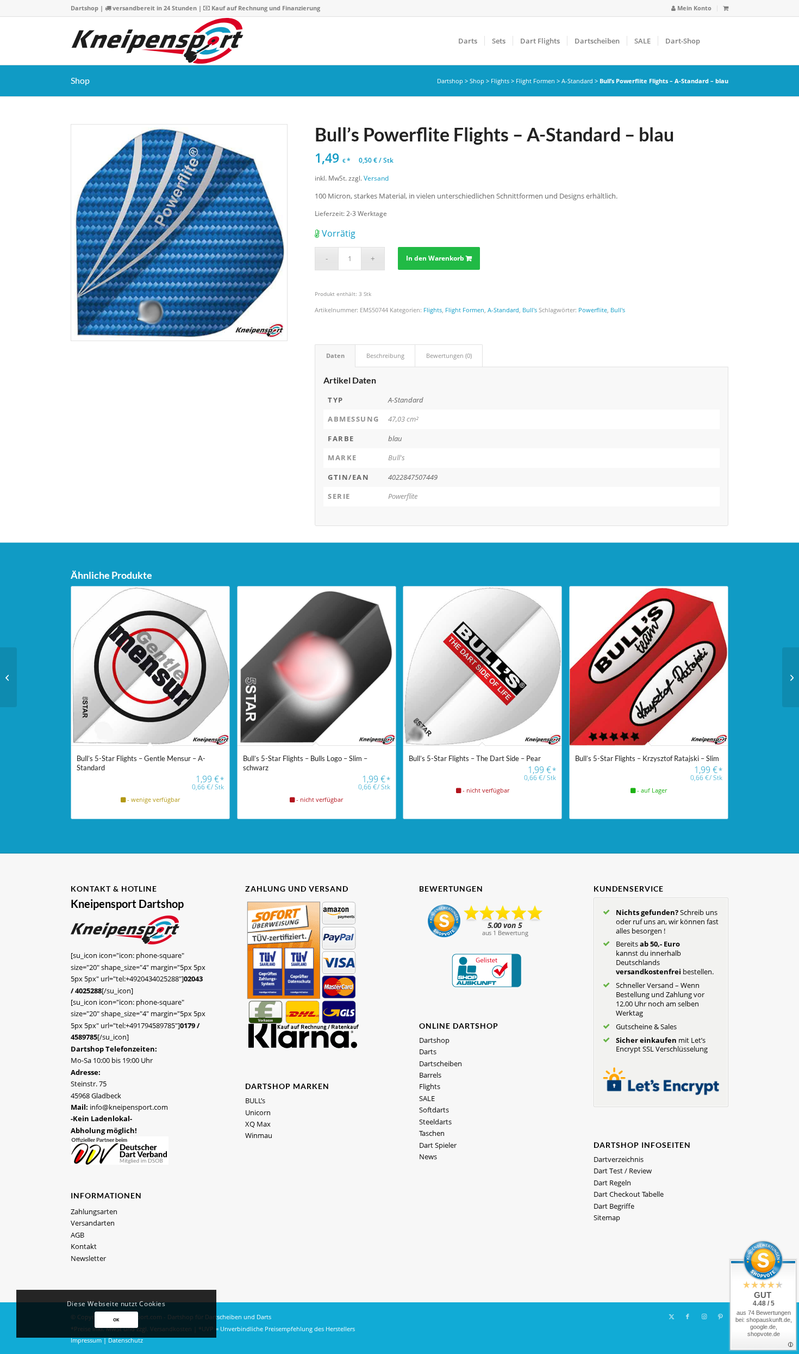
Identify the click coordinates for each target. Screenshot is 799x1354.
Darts (427, 1051)
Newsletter (88, 1258)
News (428, 1156)
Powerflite (592, 310)
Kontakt (84, 1246)
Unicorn (258, 1112)
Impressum (86, 1340)
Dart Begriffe (614, 1206)
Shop (80, 80)
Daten (335, 355)
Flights (500, 81)
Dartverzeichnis (619, 1159)
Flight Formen (535, 81)
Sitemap (607, 1217)
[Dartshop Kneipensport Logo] (157, 41)
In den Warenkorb (435, 258)
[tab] (335, 355)
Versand (376, 178)
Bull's (529, 310)
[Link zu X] (671, 1316)
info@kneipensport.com (129, 1107)
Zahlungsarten (94, 1211)
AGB (77, 1235)
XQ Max (258, 1124)
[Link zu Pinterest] (720, 1316)
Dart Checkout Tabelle (629, 1194)
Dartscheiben (440, 1063)
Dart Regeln (612, 1183)
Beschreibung (385, 355)
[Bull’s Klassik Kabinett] (8, 677)
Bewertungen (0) (449, 355)
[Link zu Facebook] (687, 1316)
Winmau (258, 1135)
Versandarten (93, 1223)
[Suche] (717, 41)
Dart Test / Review (623, 1171)
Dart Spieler (438, 1145)
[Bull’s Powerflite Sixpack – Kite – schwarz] (790, 677)
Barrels (430, 1075)
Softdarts (434, 1110)
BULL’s (255, 1100)
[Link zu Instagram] (704, 1316)
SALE (427, 1098)
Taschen (432, 1133)
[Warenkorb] (725, 8)
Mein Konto (693, 8)
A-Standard (577, 81)
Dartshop (84, 8)
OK (116, 1319)
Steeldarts (435, 1122)
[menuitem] (691, 8)
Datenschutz (125, 1340)
